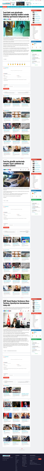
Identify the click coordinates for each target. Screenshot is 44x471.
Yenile (4, 86)
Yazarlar (36, 3)
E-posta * (18, 75)
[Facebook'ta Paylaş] (3, 19)
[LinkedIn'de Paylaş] (8, 19)
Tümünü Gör (36, 353)
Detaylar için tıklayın (36, 39)
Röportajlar (21, 6)
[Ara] (38, 3)
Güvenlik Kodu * (6, 223)
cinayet (7, 200)
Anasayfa (5, 6)
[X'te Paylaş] (4, 19)
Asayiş (7, 8)
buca (4, 200)
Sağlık (29, 6)
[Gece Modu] (40, 3)
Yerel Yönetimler (17, 6)
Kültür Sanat (25, 6)
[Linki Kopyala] (10, 19)
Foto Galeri (31, 3)
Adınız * (4, 75)
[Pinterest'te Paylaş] (9, 19)
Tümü (28, 110)
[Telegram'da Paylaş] (7, 19)
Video (33, 3)
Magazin (9, 6)
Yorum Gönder (6, 88)
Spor (31, 6)
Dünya (11, 6)
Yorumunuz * (5, 78)
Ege (13, 6)
